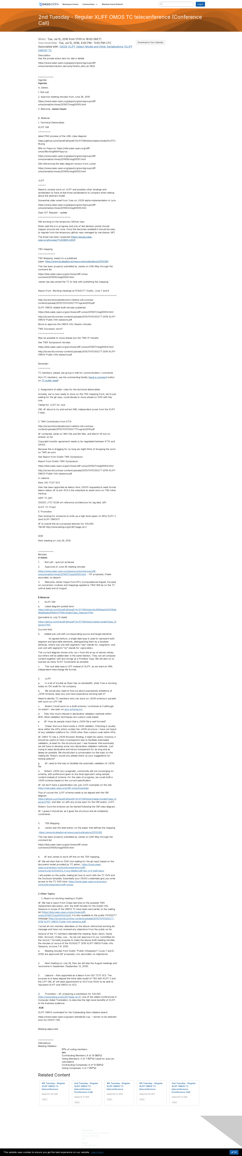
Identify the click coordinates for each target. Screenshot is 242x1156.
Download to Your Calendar (150, 42)
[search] (161, 4)
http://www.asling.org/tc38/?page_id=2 (59, 997)
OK (235, 1152)
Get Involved (128, 1130)
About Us (167, 1130)
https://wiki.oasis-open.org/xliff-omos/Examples (63, 788)
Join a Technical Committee (135, 1139)
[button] (90, 4)
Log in (200, 4)
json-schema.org (73, 709)
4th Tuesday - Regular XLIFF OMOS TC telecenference (53, 1086)
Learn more (97, 1152)
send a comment (98, 377)
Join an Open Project (132, 1134)
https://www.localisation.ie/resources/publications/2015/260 (76, 261)
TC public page (50, 380)
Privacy (166, 1133)
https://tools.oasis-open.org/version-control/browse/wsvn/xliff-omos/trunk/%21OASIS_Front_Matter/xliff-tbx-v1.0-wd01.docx (71, 867)
